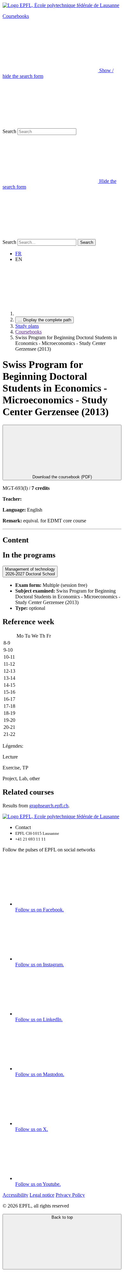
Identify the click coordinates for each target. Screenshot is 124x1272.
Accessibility (15, 1195)
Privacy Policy (70, 1195)
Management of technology (30, 571)
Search (9, 131)
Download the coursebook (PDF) (62, 477)
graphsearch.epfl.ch (48, 805)
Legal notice (42, 1195)
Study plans (27, 326)
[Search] (50, 236)
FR (18, 253)
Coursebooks (16, 16)
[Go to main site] (63, 313)
